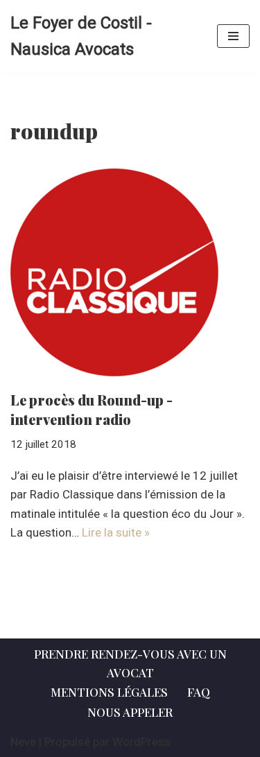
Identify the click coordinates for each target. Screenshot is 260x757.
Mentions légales (109, 691)
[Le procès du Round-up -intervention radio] (130, 272)
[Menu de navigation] (233, 36)
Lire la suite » (116, 532)
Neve (23, 742)
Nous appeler (130, 712)
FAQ (198, 691)
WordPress (141, 742)
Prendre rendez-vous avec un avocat (130, 663)
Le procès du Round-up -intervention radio (91, 409)
